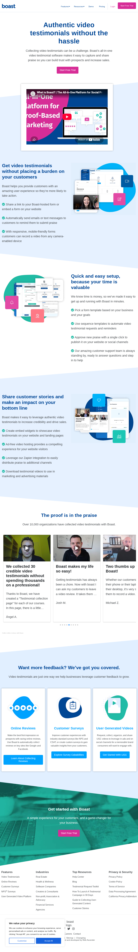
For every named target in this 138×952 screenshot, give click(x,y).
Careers (68, 934)
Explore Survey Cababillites (69, 754)
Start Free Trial (68, 70)
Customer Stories (80, 908)
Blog (74, 882)
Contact (77, 934)
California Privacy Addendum (123, 896)
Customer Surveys (69, 728)
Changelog (81, 938)
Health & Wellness (45, 882)
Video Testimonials (10, 877)
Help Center (78, 877)
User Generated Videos (114, 728)
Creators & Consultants (47, 891)
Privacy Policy (115, 877)
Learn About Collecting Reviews (23, 760)
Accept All (48, 941)
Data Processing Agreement (122, 891)
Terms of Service (117, 887)
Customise (22, 941)
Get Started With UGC (115, 754)
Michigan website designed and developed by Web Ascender (69, 940)
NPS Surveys (8, 891)
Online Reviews (23, 728)
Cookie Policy (115, 882)
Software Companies (46, 887)
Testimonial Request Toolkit (85, 887)
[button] (60, 624)
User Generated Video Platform (16, 896)
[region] (35, 933)
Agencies (40, 910)
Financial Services (45, 905)
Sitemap (69, 938)
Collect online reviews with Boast (12, 633)
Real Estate (41, 877)
